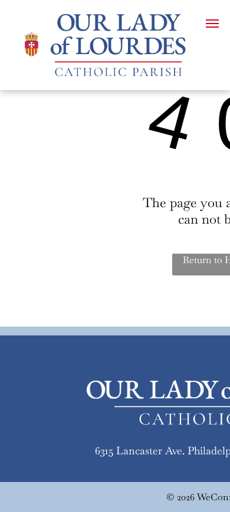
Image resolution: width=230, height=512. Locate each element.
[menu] (212, 23)
